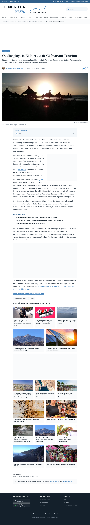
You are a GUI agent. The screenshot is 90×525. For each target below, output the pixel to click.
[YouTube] (62, 1)
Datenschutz (48, 514)
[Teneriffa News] (25, 9)
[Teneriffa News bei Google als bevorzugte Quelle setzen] (83, 68)
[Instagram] (60, 1)
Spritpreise (78, 17)
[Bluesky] (58, 1)
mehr (85, 17)
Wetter (23, 17)
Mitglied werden (67, 481)
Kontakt (66, 502)
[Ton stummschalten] (74, 134)
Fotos (46, 17)
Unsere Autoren (44, 502)
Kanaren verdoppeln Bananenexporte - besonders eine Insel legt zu (36, 217)
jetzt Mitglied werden (82, 1)
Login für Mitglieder (70, 1)
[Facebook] (53, 1)
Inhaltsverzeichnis (45, 499)
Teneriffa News (13, 21)
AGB (33, 514)
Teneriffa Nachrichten (29, 21)
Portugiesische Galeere (20, 298)
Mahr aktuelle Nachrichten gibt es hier (28, 294)
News (4, 17)
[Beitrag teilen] (86, 68)
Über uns (42, 505)
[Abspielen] (16, 133)
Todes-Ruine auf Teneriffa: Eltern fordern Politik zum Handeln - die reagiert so (39, 220)
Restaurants (54, 17)
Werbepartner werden (70, 505)
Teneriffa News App (21, 497)
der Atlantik (22, 170)
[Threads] (55, 1)
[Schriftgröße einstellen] (18, 2)
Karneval (39, 17)
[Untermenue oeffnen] (7, 17)
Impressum (40, 514)
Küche (31, 17)
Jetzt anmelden (54, 481)
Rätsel (70, 17)
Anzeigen (63, 17)
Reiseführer (13, 17)
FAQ (65, 499)
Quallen (42, 180)
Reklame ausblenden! (61, 155)
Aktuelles (20, 21)
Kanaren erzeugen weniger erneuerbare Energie (30, 223)
